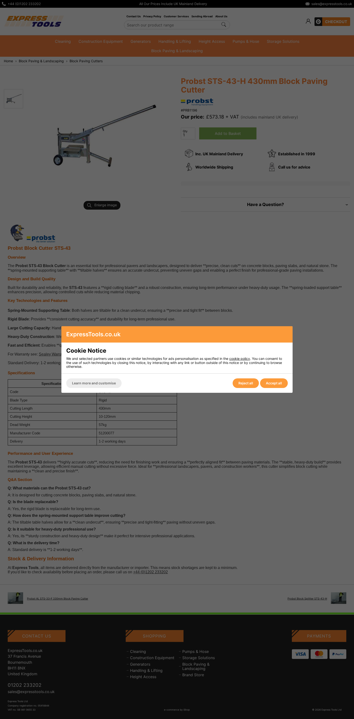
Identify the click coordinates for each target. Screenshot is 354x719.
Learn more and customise (94, 383)
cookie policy (239, 358)
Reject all (245, 383)
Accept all (274, 383)
